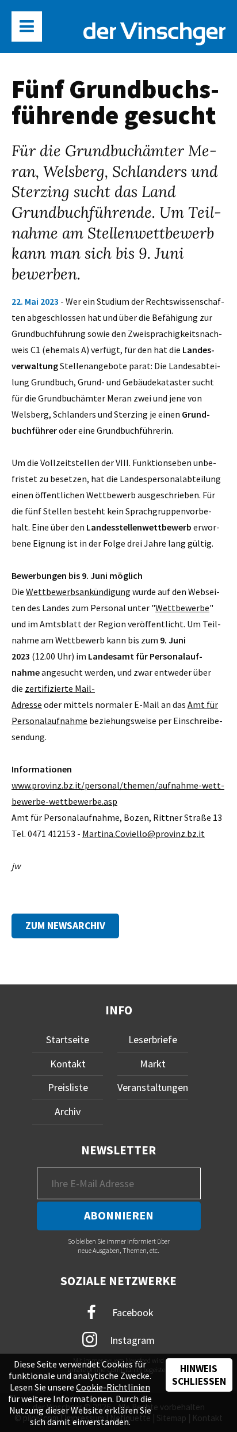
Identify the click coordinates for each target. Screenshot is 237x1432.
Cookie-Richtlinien (113, 1387)
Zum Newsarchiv (65, 925)
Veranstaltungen (152, 1087)
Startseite (67, 1039)
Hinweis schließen (199, 1375)
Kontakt (68, 1063)
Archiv (68, 1111)
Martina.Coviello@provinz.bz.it (143, 833)
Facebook (132, 1312)
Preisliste (68, 1087)
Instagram (131, 1340)
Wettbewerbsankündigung (78, 591)
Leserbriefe (152, 1039)
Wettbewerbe (182, 607)
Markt (153, 1063)
